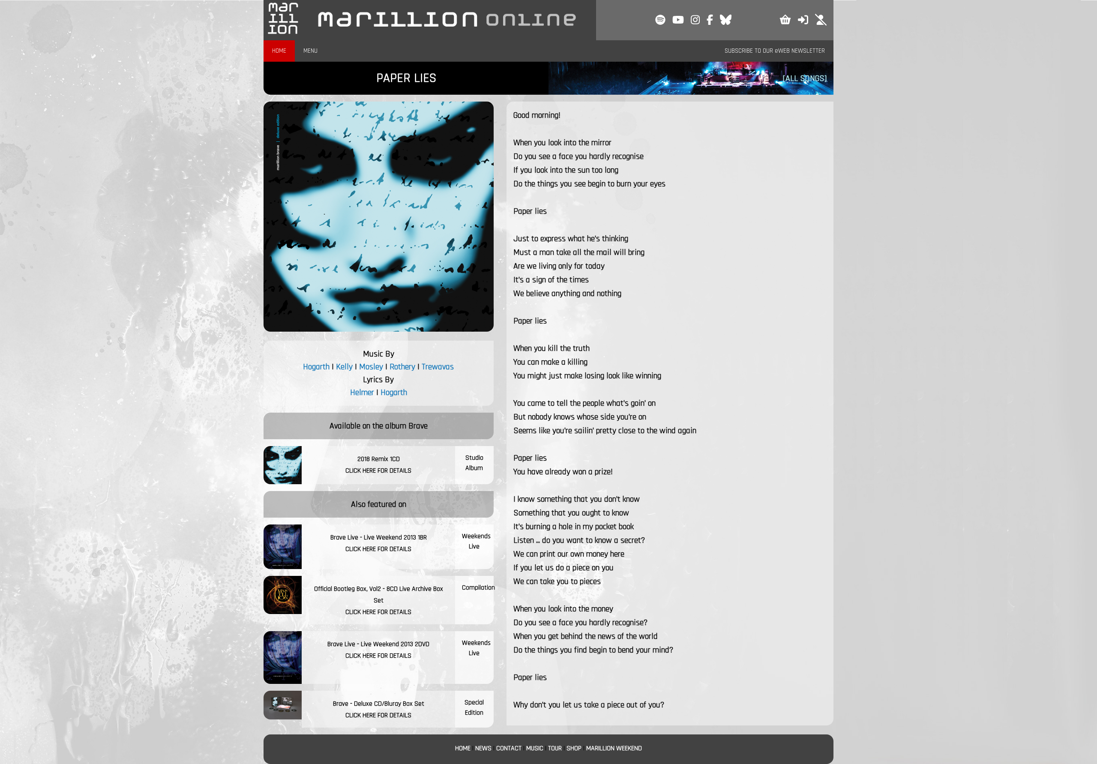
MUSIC (534, 748)
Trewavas (438, 366)
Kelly (344, 366)
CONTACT (509, 748)
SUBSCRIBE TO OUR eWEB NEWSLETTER (775, 51)
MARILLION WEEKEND (614, 748)
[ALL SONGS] (805, 78)
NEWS (483, 748)
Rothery (402, 366)
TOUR (555, 748)
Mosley (371, 366)
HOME (279, 51)
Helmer (362, 392)
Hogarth (316, 366)
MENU (310, 51)
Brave (418, 425)
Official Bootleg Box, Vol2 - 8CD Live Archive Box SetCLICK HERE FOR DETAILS (378, 600)
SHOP (573, 748)
